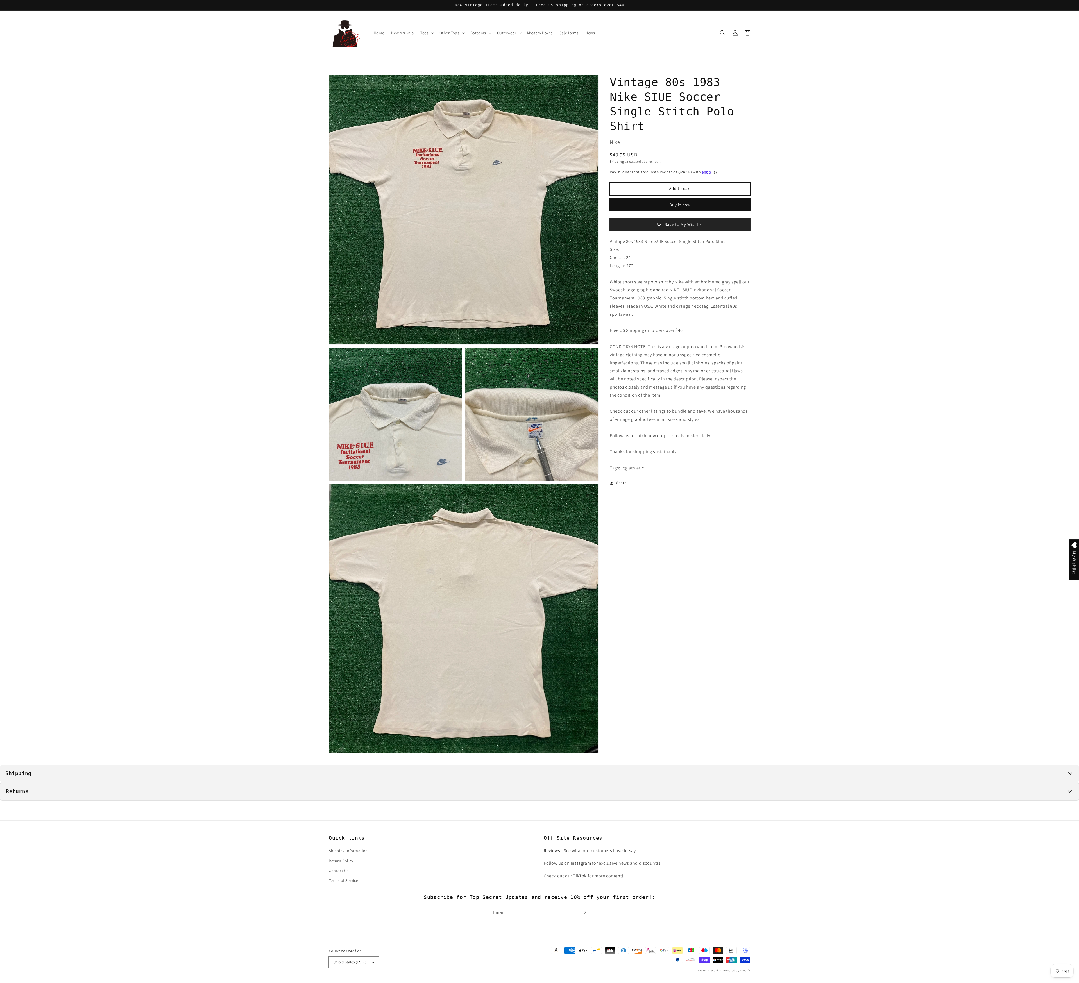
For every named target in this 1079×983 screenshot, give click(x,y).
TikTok (580, 876)
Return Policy (341, 860)
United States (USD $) (350, 962)
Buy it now (680, 204)
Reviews (552, 850)
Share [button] (621, 482)
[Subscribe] (584, 912)
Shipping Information (348, 850)
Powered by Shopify (736, 970)
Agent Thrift (714, 970)
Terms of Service (343, 880)
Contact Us (339, 870)
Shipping (617, 161)
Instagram (581, 863)
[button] (723, 33)
